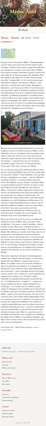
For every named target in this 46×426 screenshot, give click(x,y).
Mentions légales (7, 413)
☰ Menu (23, 29)
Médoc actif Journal (8, 368)
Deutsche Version (8, 417)
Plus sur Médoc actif (9, 378)
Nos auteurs (6, 384)
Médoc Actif (23, 11)
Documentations (7, 400)
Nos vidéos (6, 381)
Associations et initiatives (10, 397)
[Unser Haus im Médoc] (23, 128)
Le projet (5, 365)
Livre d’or (5, 394)
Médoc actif (6, 348)
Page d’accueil (7, 362)
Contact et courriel (8, 410)
